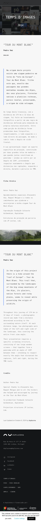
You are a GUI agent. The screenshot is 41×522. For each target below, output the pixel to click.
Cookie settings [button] (19, 518)
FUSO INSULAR (14, 483)
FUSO (5, 483)
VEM (19, 487)
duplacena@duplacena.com (13, 448)
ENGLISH (6, 55)
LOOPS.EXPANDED (9, 487)
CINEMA (12, 491)
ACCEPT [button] (31, 518)
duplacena (32, 420)
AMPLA (5, 491)
